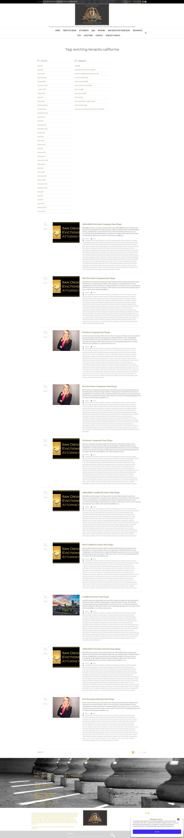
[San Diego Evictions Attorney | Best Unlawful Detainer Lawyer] (92, 14)
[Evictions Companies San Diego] (66, 448)
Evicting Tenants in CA (120, 252)
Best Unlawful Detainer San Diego (112, 300)
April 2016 (40, 199)
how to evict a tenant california (118, 317)
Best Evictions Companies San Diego (115, 296)
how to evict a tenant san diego (117, 265)
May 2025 (40, 97)
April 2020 (40, 168)
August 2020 (41, 164)
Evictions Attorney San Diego (116, 258)
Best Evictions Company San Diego (98, 278)
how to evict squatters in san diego (116, 429)
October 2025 (41, 89)
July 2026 (40, 66)
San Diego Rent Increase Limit (84, 101)
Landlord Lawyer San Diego (111, 269)
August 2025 (41, 93)
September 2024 (42, 113)
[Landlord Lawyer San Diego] (66, 605)
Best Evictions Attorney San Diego (98, 699)
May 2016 (40, 195)
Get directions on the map (46, 803)
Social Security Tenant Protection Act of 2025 (89, 109)
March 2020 (41, 172)
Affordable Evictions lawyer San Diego (94, 242)
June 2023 (40, 136)
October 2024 (41, 109)
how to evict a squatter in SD (91, 263)
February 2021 (41, 152)
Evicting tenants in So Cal (113, 308)
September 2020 (42, 160)
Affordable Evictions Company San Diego (102, 224)
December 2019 (42, 184)
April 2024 (40, 121)
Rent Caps (78, 97)
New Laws (78, 89)
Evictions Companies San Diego (97, 440)
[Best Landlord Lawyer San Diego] (66, 553)
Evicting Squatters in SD (125, 250)
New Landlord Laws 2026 (82, 85)
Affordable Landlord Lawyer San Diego (101, 493)
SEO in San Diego (56, 827)
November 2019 (42, 188)
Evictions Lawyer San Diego (97, 259)
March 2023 (41, 140)
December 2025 (42, 85)
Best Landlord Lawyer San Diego (127, 244)
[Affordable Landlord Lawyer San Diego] (66, 500)
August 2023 (41, 132)
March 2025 (40, 101)
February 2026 (41, 77)
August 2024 (41, 117)
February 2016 (41, 207)
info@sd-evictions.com (47, 803)
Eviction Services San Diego (97, 258)
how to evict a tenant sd (118, 319)
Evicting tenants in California (118, 306)
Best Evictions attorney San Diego (118, 242)
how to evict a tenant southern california (120, 267)
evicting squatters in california (120, 302)
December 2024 (42, 105)
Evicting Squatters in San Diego (107, 250)
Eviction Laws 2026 (80, 81)
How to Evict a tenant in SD (98, 265)
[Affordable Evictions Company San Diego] (66, 232)
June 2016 (40, 191)
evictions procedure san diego (116, 259)
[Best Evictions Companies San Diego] (66, 394)
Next (144, 752)
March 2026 (41, 73)
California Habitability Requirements (86, 73)
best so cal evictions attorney (113, 246)
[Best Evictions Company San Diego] (66, 286)
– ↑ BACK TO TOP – (92, 762)
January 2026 (41, 81)
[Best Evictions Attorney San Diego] (66, 707)
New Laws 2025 (79, 93)
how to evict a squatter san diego (112, 263)
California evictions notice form (99, 248)
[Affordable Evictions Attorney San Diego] (66, 657)
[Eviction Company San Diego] (66, 340)
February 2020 (41, 176)
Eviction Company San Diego (119, 256)
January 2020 (41, 180)
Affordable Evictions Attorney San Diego (101, 649)
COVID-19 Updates (80, 77)
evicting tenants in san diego (100, 254)
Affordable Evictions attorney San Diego (98, 240)
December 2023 (42, 129)
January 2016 (41, 211)
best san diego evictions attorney (93, 246)
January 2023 (41, 144)
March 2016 (40, 203)
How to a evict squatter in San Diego (124, 261)
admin (87, 238)
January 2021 (41, 156)
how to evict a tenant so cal (98, 267)
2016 (76, 66)
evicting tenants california (104, 252)
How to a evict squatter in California (101, 261)
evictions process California (123, 314)
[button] (178, 819)
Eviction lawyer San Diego (122, 310)
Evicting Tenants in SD (116, 254)
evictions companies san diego (122, 312)
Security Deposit (80, 105)
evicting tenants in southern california (97, 256)
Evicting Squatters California (119, 248)
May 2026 (40, 69)
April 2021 (40, 148)
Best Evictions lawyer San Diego (106, 244)
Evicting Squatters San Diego (122, 304)
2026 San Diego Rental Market (84, 69)
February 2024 (41, 125)
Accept (157, 832)
